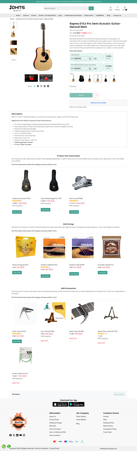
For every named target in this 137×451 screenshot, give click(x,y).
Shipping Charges (55, 423)
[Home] (17, 8)
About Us (52, 416)
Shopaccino (113, 449)
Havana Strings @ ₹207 (20, 265)
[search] (91, 8)
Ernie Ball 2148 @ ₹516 (105, 265)
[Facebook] (10, 435)
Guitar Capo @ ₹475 (19, 331)
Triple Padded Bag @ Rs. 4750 (51, 198)
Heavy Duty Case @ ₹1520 (21, 198)
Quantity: (73, 86)
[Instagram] (23, 435)
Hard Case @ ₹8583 (76, 198)
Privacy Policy (54, 420)
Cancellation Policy (109, 429)
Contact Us (117, 15)
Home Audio (88, 15)
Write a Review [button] (119, 394)
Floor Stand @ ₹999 (47, 331)
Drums (33, 15)
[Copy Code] (90, 58)
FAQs (105, 420)
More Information (76, 51)
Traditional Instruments (73, 15)
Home (18, 15)
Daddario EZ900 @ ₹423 (49, 265)
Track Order (107, 432)
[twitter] (41, 86)
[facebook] (38, 86)
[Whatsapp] (34, 86)
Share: (30, 86)
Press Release (81, 420)
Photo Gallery (81, 416)
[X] (13, 435)
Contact (106, 416)
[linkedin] (48, 86)
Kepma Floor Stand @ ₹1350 (107, 331)
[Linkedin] (17, 435)
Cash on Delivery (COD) (57, 432)
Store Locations (54, 435)
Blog (108, 15)
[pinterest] (44, 86)
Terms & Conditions (42, 448)
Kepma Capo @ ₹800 (76, 331)
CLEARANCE (100, 15)
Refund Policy (108, 426)
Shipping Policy (108, 423)
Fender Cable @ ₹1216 (20, 373)
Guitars (26, 15)
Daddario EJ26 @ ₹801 (77, 265)
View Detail (17, 212)
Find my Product (55, 429)
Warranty (52, 426)
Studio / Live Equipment (47, 15)
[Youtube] (20, 435)
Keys (60, 15)
